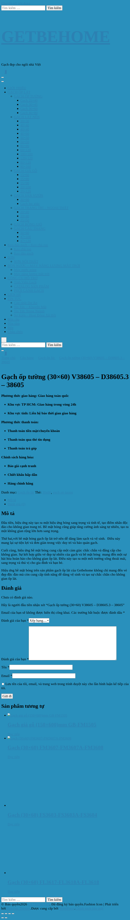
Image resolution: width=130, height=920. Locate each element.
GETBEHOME (55, 36)
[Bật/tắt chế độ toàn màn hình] (6, 913)
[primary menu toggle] (2, 77)
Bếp (10, 327)
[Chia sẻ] (9, 913)
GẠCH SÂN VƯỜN (28, 195)
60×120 (25, 150)
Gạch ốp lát (26, 492)
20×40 (24, 212)
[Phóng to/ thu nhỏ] (2, 913)
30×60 (24, 199)
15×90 (24, 183)
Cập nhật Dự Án (25, 303)
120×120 (26, 158)
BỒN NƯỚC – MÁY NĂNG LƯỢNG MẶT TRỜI (44, 266)
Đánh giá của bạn (15, 620)
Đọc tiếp (14, 734)
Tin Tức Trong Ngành (29, 311)
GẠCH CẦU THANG (30, 228)
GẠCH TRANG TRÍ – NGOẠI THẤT (41, 208)
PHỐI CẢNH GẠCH (29, 290)
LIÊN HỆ (14, 294)
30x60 (46, 492)
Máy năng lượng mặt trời (31, 274)
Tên (5, 667)
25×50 (24, 220)
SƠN (11, 257)
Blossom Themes (18, 908)
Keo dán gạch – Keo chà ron (28, 245)
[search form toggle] (3, 339)
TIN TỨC (14, 299)
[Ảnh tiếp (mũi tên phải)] (6, 917)
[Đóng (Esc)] (13, 913)
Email (6, 676)
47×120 (25, 241)
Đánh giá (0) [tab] (16, 504)
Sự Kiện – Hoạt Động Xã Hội (35, 315)
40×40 (24, 125)
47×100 (25, 237)
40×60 (24, 133)
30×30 (24, 121)
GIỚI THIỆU (17, 88)
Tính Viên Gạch (25, 282)
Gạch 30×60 (29, 109)
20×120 (25, 191)
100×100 (26, 154)
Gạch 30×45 (29, 104)
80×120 (25, 162)
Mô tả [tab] (12, 500)
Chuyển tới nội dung (15, 3)
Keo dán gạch (23, 253)
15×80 (24, 179)
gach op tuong (63, 492)
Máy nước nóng (25, 270)
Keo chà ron (22, 249)
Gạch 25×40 (29, 100)
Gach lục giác (30, 204)
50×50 (24, 137)
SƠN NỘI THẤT (26, 261)
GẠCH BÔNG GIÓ (28, 224)
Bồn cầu (13, 319)
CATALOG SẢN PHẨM (31, 286)
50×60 (24, 232)
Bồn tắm (14, 323)
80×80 (24, 146)
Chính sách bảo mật (89, 908)
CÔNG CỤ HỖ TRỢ (22, 278)
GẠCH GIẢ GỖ (25, 171)
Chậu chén (15, 332)
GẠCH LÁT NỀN (27, 117)
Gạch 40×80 (29, 113)
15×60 (24, 175)
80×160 (25, 166)
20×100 (25, 187)
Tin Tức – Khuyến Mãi (30, 307)
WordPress (66, 908)
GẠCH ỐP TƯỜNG (28, 96)
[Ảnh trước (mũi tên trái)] (2, 917)
